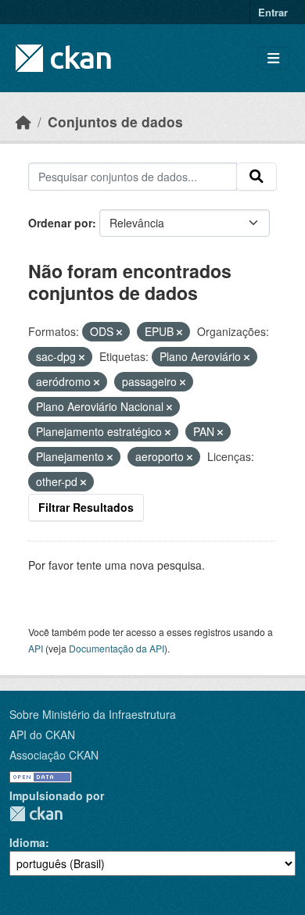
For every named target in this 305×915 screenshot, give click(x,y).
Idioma (27, 842)
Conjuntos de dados (115, 121)
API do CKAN (42, 734)
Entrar (273, 12)
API (35, 648)
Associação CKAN (54, 755)
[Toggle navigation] (273, 58)
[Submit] (256, 177)
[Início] (23, 121)
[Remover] (119, 332)
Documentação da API (116, 648)
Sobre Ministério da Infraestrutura (92, 714)
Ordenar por (60, 223)
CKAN (36, 814)
